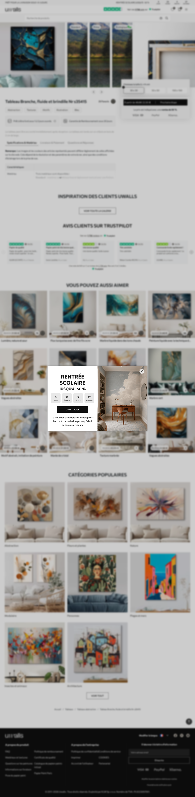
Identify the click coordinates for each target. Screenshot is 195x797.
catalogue (73, 409)
